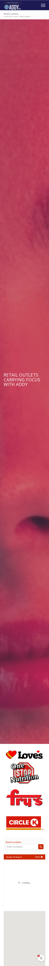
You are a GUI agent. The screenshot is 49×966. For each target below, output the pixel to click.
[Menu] (41, 5)
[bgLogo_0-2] (24, 773)
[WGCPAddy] (20, 5)
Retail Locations (11, 13)
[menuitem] (41, 5)
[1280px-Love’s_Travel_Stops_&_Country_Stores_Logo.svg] (24, 754)
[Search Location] (40, 846)
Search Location (13, 842)
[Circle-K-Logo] (24, 823)
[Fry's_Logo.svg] (24, 798)
